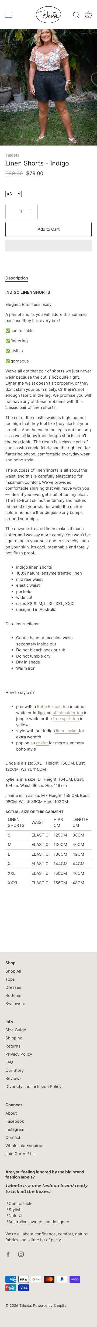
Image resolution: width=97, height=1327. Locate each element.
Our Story (14, 1070)
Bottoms (13, 995)
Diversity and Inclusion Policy (33, 1086)
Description (16, 278)
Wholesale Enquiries (24, 1145)
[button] (48, 246)
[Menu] (9, 15)
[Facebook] (8, 1254)
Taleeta (12, 155)
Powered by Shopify (49, 1306)
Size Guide (15, 1029)
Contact (12, 1137)
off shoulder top (68, 712)
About (11, 1113)
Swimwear (15, 1003)
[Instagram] (21, 1254)
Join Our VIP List (21, 1153)
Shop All (13, 971)
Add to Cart (49, 229)
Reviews (13, 1078)
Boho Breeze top (53, 706)
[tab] (19, 278)
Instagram (14, 1129)
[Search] (76, 16)
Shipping (13, 1038)
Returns (12, 1046)
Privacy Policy (18, 1054)
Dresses (13, 987)
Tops (10, 979)
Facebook (14, 1121)
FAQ (9, 1062)
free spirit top (66, 718)
